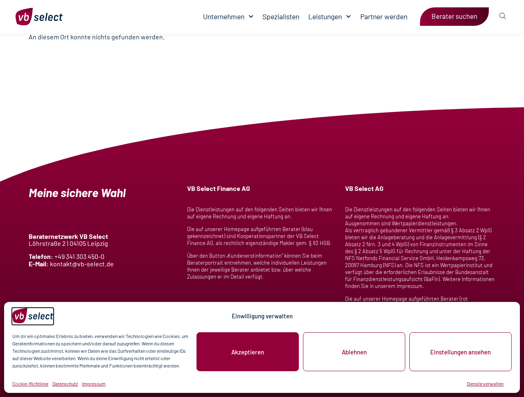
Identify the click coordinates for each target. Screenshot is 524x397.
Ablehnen (354, 352)
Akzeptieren (247, 352)
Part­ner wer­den (383, 16)
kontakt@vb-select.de (82, 264)
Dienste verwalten (485, 383)
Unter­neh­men (223, 16)
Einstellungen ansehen (460, 352)
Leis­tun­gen (325, 16)
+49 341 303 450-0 (79, 256)
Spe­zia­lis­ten (280, 16)
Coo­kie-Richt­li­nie (30, 383)
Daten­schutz (65, 383)
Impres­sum (94, 383)
